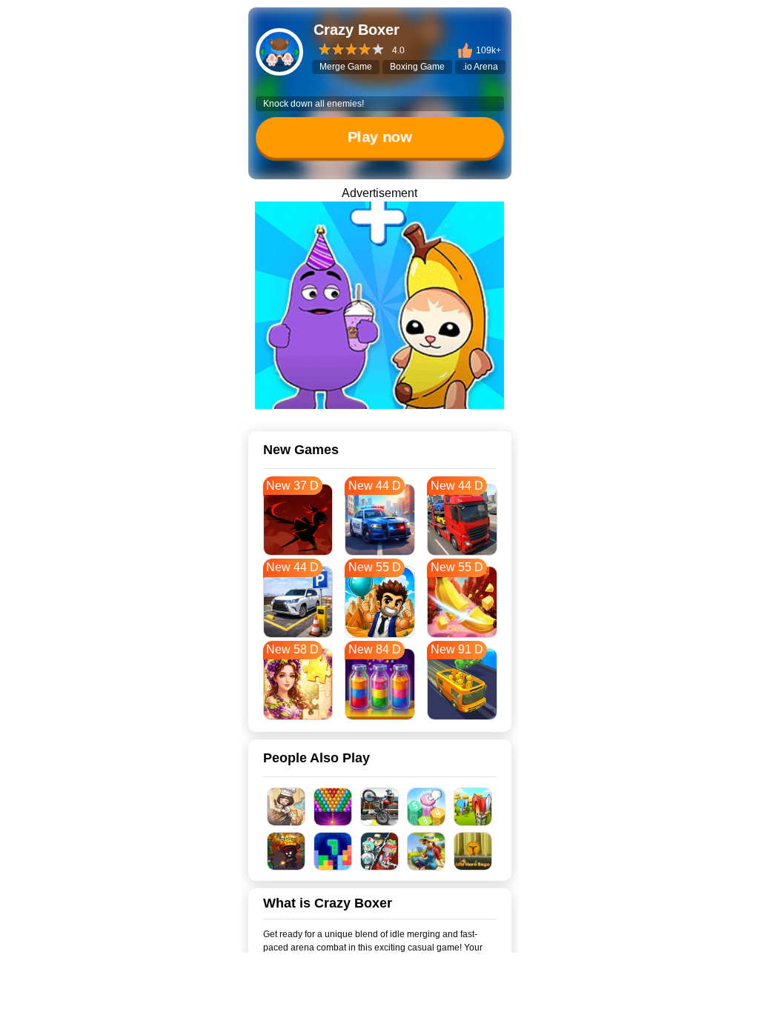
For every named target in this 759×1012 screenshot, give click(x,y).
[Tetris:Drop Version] (333, 851)
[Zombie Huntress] (380, 851)
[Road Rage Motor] (380, 807)
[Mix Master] (379, 305)
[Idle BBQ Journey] (286, 807)
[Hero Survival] (286, 851)
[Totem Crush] (426, 807)
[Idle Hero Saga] (473, 851)
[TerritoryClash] (473, 807)
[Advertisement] (379, 993)
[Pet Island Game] (426, 851)
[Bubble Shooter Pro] (333, 807)
